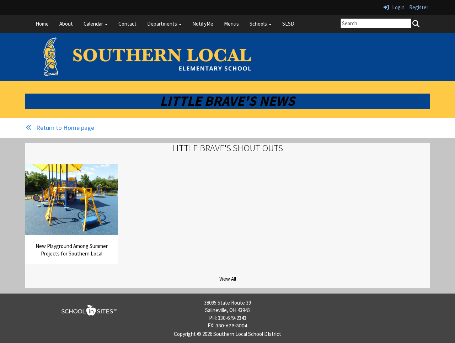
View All (227, 278)
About (66, 23)
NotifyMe (202, 23)
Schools (259, 23)
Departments (162, 23)
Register (418, 7)
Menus (231, 23)
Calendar (94, 23)
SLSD (288, 23)
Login (397, 7)
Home (42, 23)
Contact (127, 23)
